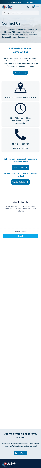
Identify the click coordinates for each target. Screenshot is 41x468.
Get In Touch (19, 73)
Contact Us (19, 453)
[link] (20, 114)
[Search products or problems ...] (37, 13)
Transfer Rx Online (19, 182)
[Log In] (28, 7)
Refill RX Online (19, 167)
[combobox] (20, 13)
